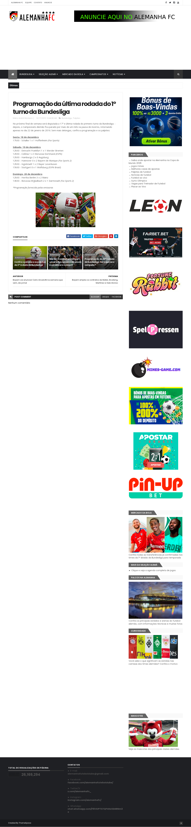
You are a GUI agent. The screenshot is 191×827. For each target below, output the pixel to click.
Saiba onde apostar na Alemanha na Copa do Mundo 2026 (154, 162)
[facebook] (166, 2)
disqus (105, 297)
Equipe (28, 2)
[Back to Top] (181, 823)
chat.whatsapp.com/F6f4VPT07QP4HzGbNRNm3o (95, 810)
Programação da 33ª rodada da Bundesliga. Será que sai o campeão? (99, 262)
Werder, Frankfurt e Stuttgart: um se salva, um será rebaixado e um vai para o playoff (65, 262)
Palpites (76, 118)
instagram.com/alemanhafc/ (84, 800)
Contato (38, 2)
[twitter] (170, 2)
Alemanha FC (17, 2)
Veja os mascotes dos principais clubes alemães (154, 749)
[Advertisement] (95, 47)
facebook (116, 297)
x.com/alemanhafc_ (79, 791)
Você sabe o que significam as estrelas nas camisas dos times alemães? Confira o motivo (153, 662)
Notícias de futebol (141, 174)
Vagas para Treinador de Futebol (148, 183)
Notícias (118, 74)
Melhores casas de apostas (145, 168)
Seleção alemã (47, 74)
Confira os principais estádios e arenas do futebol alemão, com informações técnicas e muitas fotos (155, 622)
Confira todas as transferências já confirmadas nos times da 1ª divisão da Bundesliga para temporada (155, 556)
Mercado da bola (72, 74)
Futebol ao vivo (139, 177)
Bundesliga (26, 74)
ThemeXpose (25, 823)
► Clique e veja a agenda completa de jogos (152, 570)
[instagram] (174, 2)
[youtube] (178, 2)
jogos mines (137, 166)
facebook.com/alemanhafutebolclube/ (90, 782)
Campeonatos (98, 74)
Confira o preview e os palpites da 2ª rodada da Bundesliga (30, 263)
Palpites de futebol (141, 171)
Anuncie (48, 2)
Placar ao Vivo (138, 186)
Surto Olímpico (139, 180)
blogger (95, 297)
